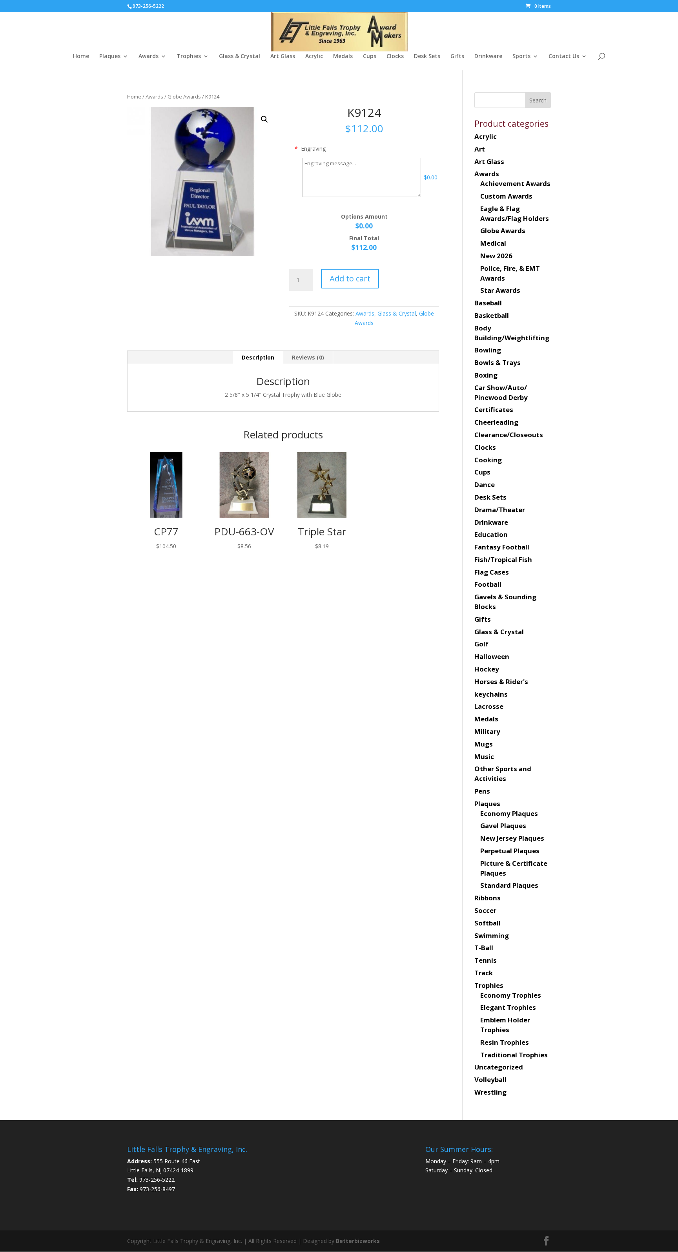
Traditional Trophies (514, 1054)
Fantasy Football (501, 546)
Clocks (395, 56)
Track (483, 972)
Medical (493, 243)
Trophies (189, 56)
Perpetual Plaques (509, 850)
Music (484, 756)
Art (479, 148)
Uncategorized (498, 1066)
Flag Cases (491, 572)
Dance (484, 484)
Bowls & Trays (497, 362)
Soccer (485, 910)
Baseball (488, 302)
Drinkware (488, 56)
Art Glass (282, 56)
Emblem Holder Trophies (505, 1024)
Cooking (488, 459)
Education (491, 534)
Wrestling (490, 1092)
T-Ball (483, 947)
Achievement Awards (515, 183)
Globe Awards (184, 96)
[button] (264, 119)
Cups (369, 56)
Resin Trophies (504, 1042)
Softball (487, 922)
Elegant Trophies (508, 1007)
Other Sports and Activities (502, 773)
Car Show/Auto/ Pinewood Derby (501, 392)
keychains (491, 694)
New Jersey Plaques (512, 838)
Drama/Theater (499, 509)
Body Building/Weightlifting (511, 332)
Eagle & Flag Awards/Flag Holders (514, 213)
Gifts (457, 56)
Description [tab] (258, 357)
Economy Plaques (509, 813)
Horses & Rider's (501, 681)
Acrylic (314, 56)
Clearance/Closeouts (508, 434)
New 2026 (496, 255)
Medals (343, 56)
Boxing (486, 375)
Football (487, 584)
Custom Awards (506, 196)
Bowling (487, 349)
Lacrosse (488, 706)
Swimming (491, 935)
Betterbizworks (357, 1241)
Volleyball (490, 1079)
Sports (521, 56)
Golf (481, 643)
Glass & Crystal (239, 56)
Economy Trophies (510, 995)
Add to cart (350, 278)
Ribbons (487, 897)
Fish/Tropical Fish (503, 559)
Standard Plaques (509, 885)
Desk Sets (427, 56)
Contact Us (564, 56)
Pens (482, 791)
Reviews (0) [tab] (308, 357)
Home (81, 56)
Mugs (483, 743)
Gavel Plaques (503, 825)
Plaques (109, 56)
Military (487, 731)
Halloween (491, 656)
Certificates (493, 409)
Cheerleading (496, 422)
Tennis (485, 960)
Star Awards (500, 290)
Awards (149, 56)
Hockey (486, 668)
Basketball (491, 315)
